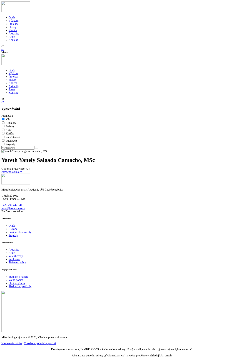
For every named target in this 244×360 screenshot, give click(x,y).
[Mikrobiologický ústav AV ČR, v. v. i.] (15, 11)
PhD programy (17, 283)
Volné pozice (16, 279)
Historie (13, 228)
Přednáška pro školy (20, 286)
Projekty (13, 23)
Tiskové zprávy (17, 262)
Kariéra (13, 30)
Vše (8, 119)
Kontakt (13, 39)
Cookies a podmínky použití (40, 343)
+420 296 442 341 (11, 204)
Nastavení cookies (11, 343)
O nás (12, 17)
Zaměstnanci (13, 137)
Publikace (11, 140)
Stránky (10, 126)
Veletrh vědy (16, 256)
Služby (12, 27)
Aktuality (14, 33)
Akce (12, 36)
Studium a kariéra (18, 276)
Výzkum (13, 20)
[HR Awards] (31, 331)
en (2, 49)
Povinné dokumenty (20, 232)
